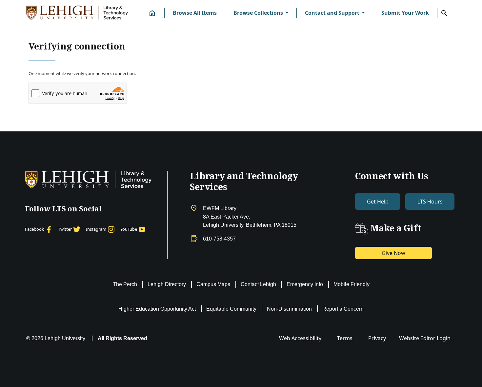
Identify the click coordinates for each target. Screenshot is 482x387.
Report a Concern (343, 309)
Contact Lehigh (258, 284)
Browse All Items (195, 12)
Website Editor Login (425, 338)
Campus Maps (213, 284)
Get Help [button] (378, 201)
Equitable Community (231, 309)
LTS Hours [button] (430, 201)
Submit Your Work (405, 12)
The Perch (125, 284)
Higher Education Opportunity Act (157, 309)
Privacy (377, 338)
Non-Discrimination (289, 309)
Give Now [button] (393, 253)
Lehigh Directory (167, 284)
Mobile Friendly (351, 284)
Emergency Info (305, 284)
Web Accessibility (300, 338)
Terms (344, 338)
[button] (261, 13)
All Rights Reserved (122, 338)
